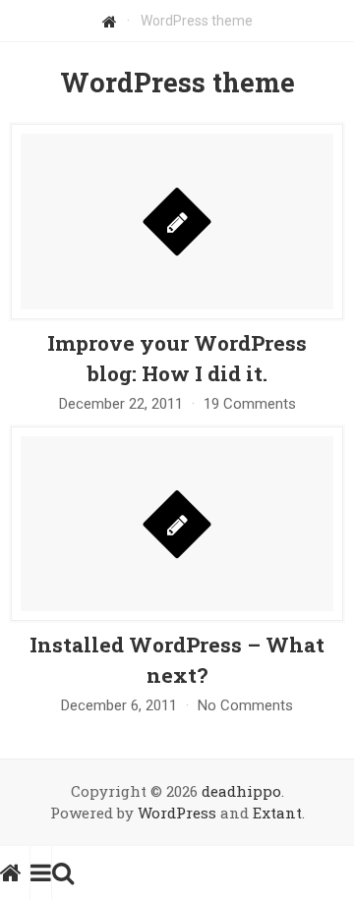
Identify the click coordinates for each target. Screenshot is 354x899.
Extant (277, 812)
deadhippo (241, 791)
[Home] (109, 20)
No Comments (245, 705)
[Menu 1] (40, 872)
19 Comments (250, 404)
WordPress (177, 812)
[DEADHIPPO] (15, 872)
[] (177, 315)
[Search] (63, 872)
